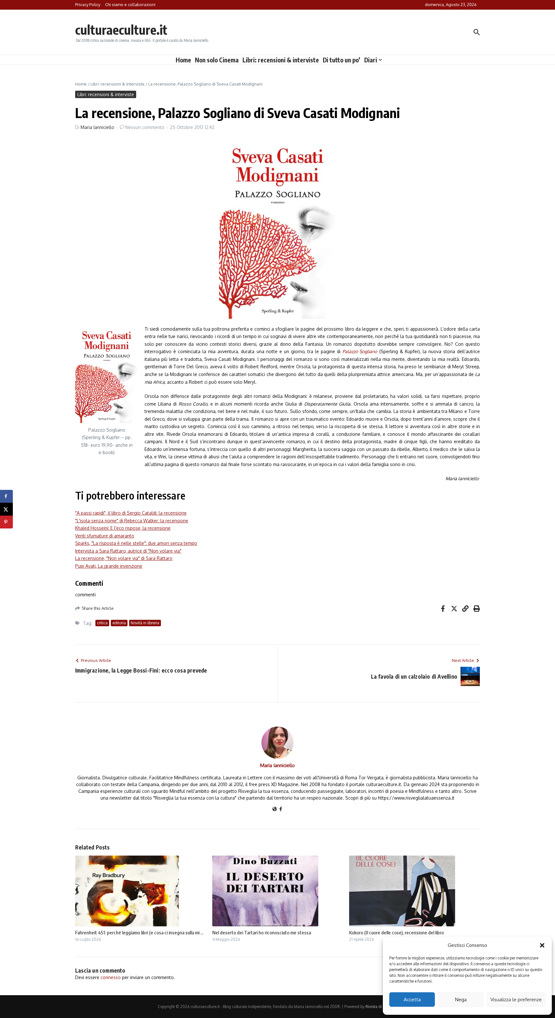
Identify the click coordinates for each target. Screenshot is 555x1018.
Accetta (412, 999)
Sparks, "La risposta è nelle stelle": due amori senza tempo (136, 543)
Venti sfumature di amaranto (104, 535)
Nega (461, 999)
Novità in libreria (145, 622)
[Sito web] (274, 809)
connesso (111, 977)
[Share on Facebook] (6, 496)
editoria (119, 622)
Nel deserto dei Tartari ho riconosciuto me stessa (261, 932)
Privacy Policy (87, 4)
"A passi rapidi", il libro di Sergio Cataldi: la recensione (131, 513)
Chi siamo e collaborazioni (130, 4)
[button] (542, 945)
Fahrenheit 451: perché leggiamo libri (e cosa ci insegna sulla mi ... (139, 932)
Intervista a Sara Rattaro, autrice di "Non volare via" (128, 551)
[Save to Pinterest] (6, 522)
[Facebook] (280, 809)
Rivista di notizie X (382, 1006)
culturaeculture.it (121, 30)
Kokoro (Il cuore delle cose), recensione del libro (396, 932)
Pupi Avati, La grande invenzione (108, 566)
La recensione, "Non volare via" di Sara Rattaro (123, 558)
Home (183, 60)
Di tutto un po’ (341, 60)
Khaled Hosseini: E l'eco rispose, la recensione (123, 528)
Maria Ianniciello (97, 127)
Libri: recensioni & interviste (280, 60)
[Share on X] (6, 509)
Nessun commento (144, 127)
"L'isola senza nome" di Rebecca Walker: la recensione (131, 520)
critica (102, 622)
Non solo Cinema (217, 60)
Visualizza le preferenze (516, 999)
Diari (370, 60)
